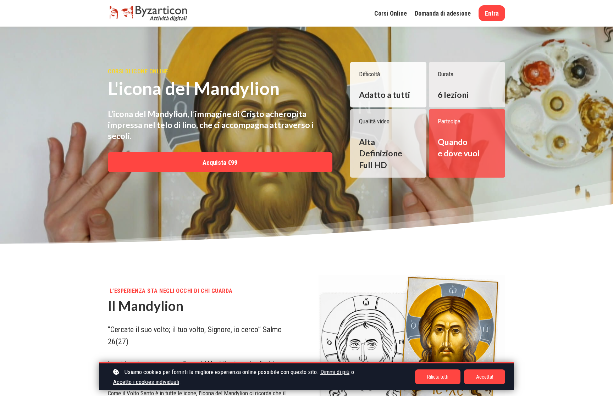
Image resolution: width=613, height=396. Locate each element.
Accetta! (484, 377)
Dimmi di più (334, 371)
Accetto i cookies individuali (146, 381)
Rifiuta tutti (437, 377)
